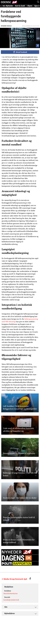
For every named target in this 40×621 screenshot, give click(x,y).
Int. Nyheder (8, 6)
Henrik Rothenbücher (11, 593)
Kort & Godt (20, 6)
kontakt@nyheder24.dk (11, 600)
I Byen (29, 6)
